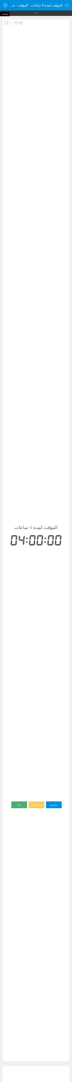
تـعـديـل (53, 804)
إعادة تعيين (36, 804)
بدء (19, 804)
